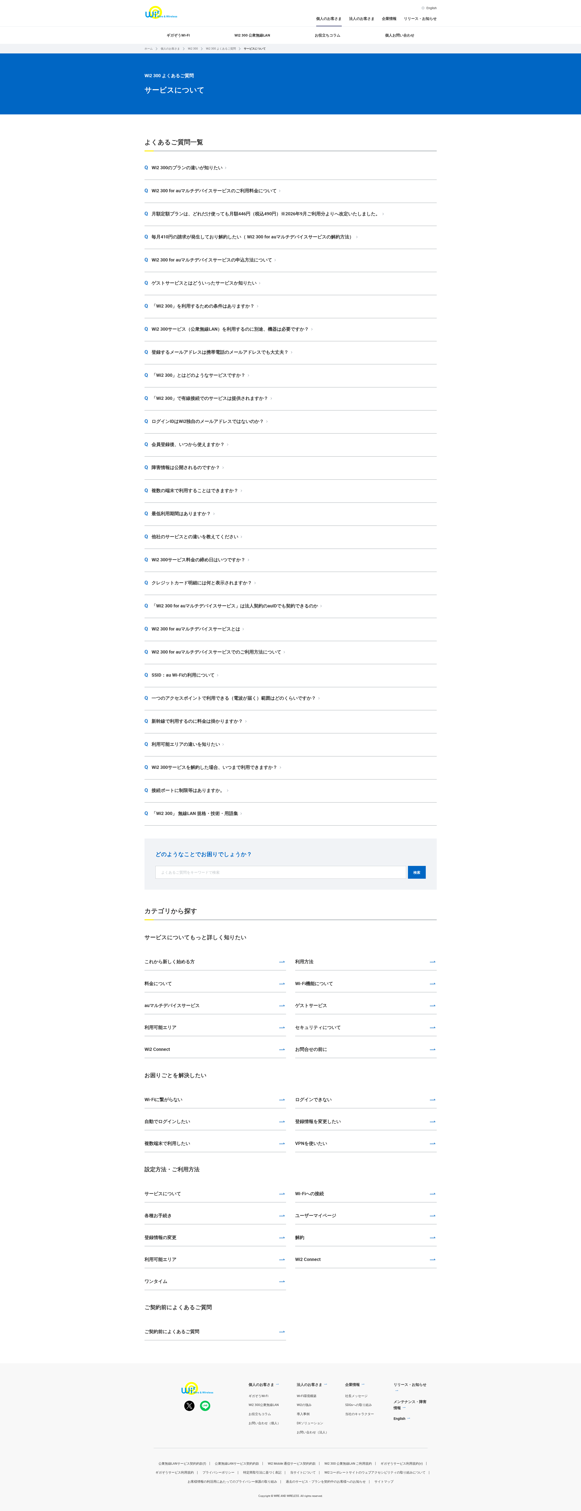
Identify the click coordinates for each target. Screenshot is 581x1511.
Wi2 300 (193, 48)
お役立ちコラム (327, 35)
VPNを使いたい (311, 1143)
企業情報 (389, 18)
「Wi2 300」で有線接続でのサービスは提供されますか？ (210, 398)
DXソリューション (310, 1423)
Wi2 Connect (157, 1049)
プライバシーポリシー (218, 1472)
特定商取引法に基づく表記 (262, 1472)
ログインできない (313, 1099)
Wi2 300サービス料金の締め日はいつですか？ (198, 559)
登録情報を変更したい (318, 1121)
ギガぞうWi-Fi (178, 35)
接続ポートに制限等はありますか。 (188, 790)
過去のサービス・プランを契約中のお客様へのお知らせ (326, 1481)
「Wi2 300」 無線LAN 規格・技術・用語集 (195, 813)
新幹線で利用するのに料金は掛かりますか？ (197, 721)
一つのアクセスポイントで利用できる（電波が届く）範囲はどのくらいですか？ (234, 698)
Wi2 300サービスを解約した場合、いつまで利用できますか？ (214, 767)
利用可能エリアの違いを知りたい (186, 744)
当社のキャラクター (359, 1414)
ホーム (149, 48)
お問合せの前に (311, 1049)
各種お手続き (158, 1215)
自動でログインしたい (167, 1121)
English (431, 8)
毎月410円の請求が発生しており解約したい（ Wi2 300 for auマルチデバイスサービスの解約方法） (253, 237)
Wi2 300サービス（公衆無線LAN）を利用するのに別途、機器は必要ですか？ (230, 329)
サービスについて (163, 1193)
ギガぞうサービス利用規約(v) (402, 1463)
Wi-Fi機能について (314, 983)
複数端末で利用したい (167, 1143)
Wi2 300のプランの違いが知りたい (187, 167)
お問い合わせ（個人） (265, 1423)
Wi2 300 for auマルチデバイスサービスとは (196, 629)
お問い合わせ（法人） (313, 1432)
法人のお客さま (362, 18)
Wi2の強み (304, 1405)
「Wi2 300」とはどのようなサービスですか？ (198, 375)
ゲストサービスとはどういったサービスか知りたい (204, 283)
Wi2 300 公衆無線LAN (252, 35)
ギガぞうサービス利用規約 (174, 1472)
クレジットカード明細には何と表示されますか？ (202, 583)
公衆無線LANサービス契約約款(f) (182, 1463)
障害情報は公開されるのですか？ (186, 467)
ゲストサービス (311, 1005)
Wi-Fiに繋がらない (163, 1099)
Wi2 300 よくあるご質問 (221, 48)
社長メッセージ (356, 1396)
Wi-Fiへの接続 (309, 1193)
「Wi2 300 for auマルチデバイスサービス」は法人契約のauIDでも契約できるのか (235, 606)
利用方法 (304, 961)
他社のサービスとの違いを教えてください (195, 536)
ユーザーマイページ (315, 1215)
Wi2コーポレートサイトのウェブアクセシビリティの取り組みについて (375, 1472)
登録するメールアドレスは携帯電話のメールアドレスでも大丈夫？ (220, 352)
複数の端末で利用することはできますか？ (195, 490)
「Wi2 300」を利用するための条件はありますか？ (203, 306)
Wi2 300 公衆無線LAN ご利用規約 (348, 1463)
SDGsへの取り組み (358, 1405)
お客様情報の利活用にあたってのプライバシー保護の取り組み (232, 1481)
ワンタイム (156, 1281)
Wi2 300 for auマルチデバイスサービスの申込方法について (212, 260)
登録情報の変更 (160, 1237)
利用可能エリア (160, 1027)
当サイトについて (303, 1472)
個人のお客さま (329, 18)
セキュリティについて (318, 1027)
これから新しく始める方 (170, 961)
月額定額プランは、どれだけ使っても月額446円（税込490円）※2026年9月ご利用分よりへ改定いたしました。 (266, 214)
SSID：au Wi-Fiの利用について (183, 675)
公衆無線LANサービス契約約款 (237, 1463)
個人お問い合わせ (399, 35)
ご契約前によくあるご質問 (172, 1331)
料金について (158, 983)
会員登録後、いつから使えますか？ (188, 444)
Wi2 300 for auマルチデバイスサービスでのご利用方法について (216, 652)
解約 (299, 1237)
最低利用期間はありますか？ (181, 513)
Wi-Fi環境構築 (306, 1396)
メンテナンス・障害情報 (410, 1404)
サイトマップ (384, 1481)
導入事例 (303, 1414)
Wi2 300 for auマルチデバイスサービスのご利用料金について (214, 190)
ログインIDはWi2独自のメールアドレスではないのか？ (208, 421)
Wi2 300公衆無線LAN (264, 1405)
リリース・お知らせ (420, 18)
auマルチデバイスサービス (172, 1005)
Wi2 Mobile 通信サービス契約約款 (292, 1463)
